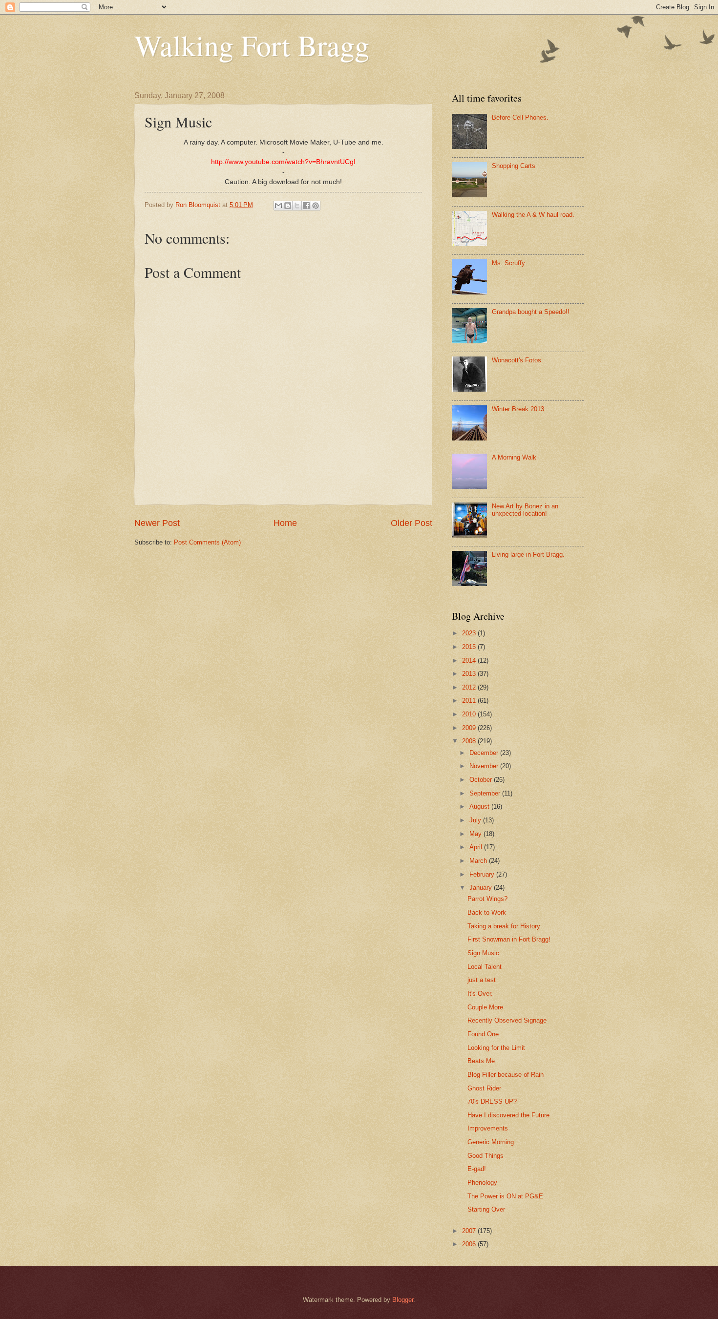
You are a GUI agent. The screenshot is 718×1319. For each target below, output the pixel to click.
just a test (481, 980)
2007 (470, 1231)
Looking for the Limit (496, 1047)
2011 (470, 700)
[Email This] (278, 205)
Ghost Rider (484, 1088)
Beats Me (481, 1061)
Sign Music (483, 953)
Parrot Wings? (487, 898)
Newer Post (157, 523)
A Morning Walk (514, 457)
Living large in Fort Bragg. (528, 554)
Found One (483, 1034)
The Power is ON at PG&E (505, 1196)
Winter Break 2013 (518, 409)
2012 (470, 687)
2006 (470, 1244)
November (484, 766)
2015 (470, 646)
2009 (470, 728)
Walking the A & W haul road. (533, 214)
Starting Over (486, 1209)
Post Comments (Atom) (207, 542)
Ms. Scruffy (508, 263)
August (480, 806)
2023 (470, 633)
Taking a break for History (503, 926)
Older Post (411, 523)
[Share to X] (297, 205)
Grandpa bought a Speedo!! (531, 311)
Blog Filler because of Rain (505, 1074)
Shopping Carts (513, 165)
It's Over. (480, 993)
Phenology (482, 1182)
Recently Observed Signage (507, 1020)
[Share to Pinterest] (315, 205)
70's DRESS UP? (492, 1101)
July (476, 820)
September (485, 793)
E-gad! (476, 1168)
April (476, 847)
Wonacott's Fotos (516, 360)
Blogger (402, 1299)
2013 (470, 673)
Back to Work (486, 912)
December (484, 752)
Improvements (487, 1128)
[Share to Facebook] (306, 205)
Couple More (485, 1007)
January (481, 887)
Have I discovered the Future (508, 1115)
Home (285, 523)
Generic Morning (490, 1142)
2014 (470, 660)
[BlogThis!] (288, 205)
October (481, 779)
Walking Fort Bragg (251, 44)
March (479, 860)
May (476, 833)
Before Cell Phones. (520, 117)
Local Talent (484, 966)
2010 (470, 714)
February (482, 874)
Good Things (485, 1155)
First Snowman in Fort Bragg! (508, 939)
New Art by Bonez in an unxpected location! (525, 509)
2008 (470, 741)
